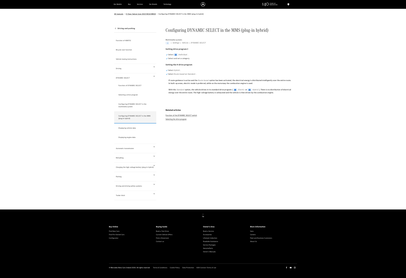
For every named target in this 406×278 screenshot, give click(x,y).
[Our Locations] (288, 4)
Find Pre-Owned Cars (116, 234)
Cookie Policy (175, 267)
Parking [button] (118, 176)
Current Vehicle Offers (164, 234)
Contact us (160, 241)
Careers (253, 234)
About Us (253, 241)
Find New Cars (114, 231)
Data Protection (188, 267)
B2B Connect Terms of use (206, 267)
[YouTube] (290, 267)
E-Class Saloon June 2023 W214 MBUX (141, 14)
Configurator (113, 238)
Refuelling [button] (119, 158)
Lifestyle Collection (210, 238)
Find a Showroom (162, 238)
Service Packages (209, 245)
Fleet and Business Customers (261, 238)
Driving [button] (118, 68)
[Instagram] (295, 267)
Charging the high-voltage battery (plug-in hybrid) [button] (135, 167)
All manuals (118, 14)
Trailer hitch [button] (120, 195)
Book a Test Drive (162, 231)
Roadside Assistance (210, 241)
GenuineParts (208, 248)
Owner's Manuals (209, 252)
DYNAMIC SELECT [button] (123, 78)
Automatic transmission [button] (125, 148)
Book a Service (208, 231)
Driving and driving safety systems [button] (129, 186)
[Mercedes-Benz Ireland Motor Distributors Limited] (203, 4)
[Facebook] (286, 267)
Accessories (207, 234)
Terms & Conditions (160, 267)
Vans (252, 231)
